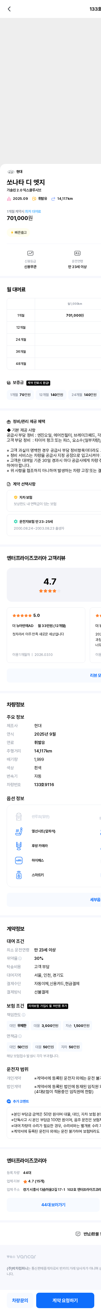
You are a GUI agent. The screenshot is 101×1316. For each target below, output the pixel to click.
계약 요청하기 (65, 1300)
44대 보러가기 (53, 1204)
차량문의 (20, 1300)
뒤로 (9, 9)
